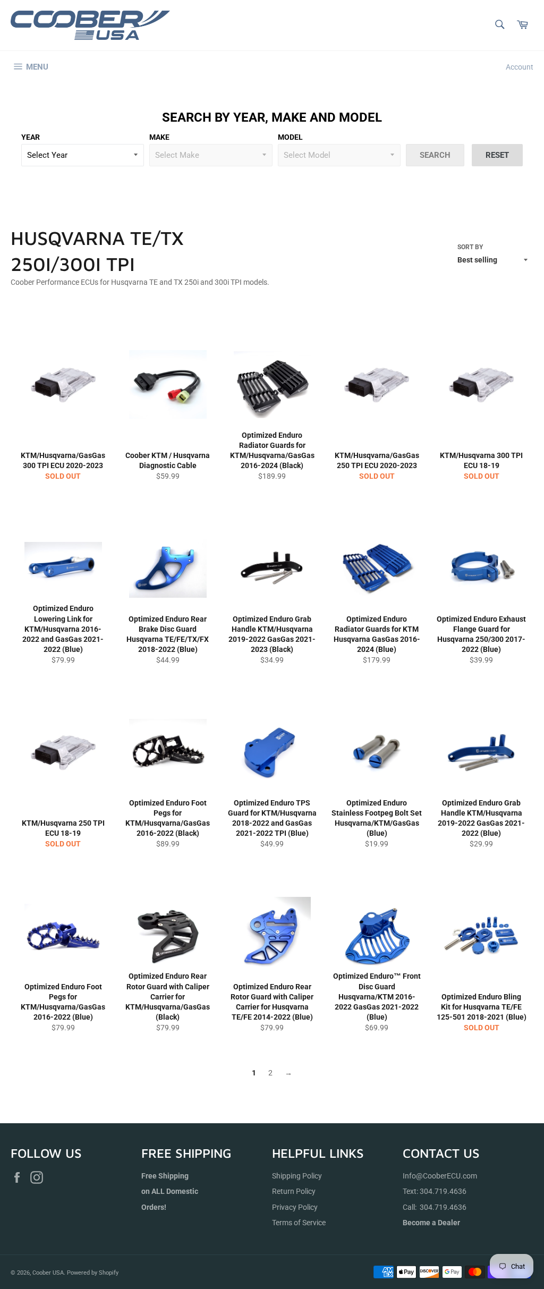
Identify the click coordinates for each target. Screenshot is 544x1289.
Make (159, 137)
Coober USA (48, 1272)
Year (30, 137)
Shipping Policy (297, 1176)
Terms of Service (299, 1222)
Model (290, 137)
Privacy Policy (295, 1207)
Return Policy (294, 1191)
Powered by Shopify (92, 1272)
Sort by (470, 247)
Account (519, 67)
